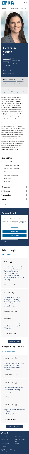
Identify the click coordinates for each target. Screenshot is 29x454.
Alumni (17, 437)
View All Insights (6, 254)
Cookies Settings (14, 227)
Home (3, 8)
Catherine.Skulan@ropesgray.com (11, 63)
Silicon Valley (6, 61)
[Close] (26, 216)
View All (23, 79)
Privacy (17, 444)
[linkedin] (5, 433)
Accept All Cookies (14, 235)
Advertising (4, 437)
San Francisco (6, 59)
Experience (6, 92)
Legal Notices (5, 444)
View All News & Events (8, 351)
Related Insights (15, 92)
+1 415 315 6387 (15, 59)
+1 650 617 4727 (15, 61)
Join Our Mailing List (20, 440)
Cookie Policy (5, 439)
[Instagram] (2, 433)
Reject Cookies (14, 231)
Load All (3, 242)
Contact (3, 446)
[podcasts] (7, 433)
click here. (24, 222)
